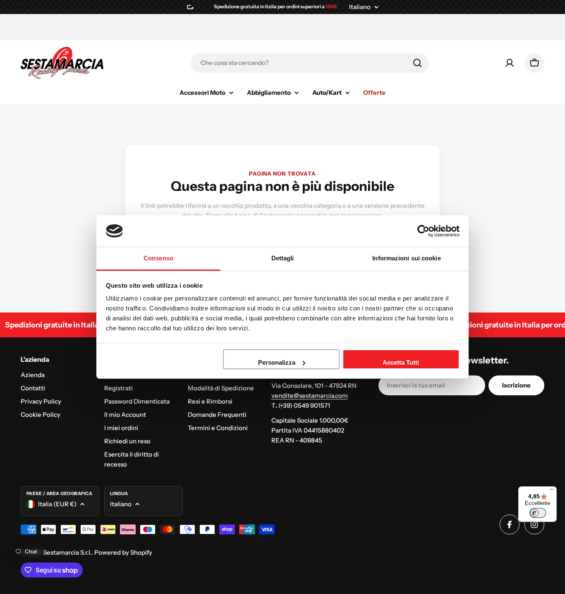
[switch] (537, 513)
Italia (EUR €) (57, 504)
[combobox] (310, 63)
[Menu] (552, 491)
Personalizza (276, 362)
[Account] (510, 63)
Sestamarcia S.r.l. (67, 552)
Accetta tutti (401, 362)
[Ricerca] (417, 63)
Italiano (360, 7)
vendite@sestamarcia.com (309, 395)
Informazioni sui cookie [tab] (406, 258)
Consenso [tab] (158, 258)
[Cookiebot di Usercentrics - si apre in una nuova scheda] (423, 231)
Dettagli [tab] (282, 258)
